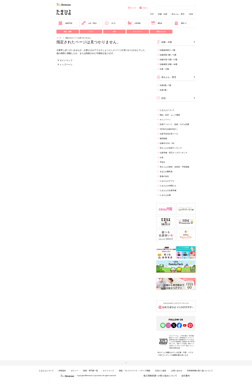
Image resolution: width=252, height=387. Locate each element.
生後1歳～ (164, 90)
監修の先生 (164, 176)
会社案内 (185, 375)
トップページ (66, 64)
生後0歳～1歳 (165, 85)
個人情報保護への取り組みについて (160, 375)
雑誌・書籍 (68, 31)
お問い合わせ (176, 370)
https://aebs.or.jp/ (174, 347)
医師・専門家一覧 (90, 370)
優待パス (184, 23)
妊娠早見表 (68, 23)
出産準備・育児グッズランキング (173, 152)
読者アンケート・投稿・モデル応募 (174, 124)
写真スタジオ (161, 31)
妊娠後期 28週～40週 (168, 64)
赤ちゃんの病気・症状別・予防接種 (174, 167)
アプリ (91, 31)
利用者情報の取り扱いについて (200, 370)
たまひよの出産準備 (168, 190)
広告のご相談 (160, 370)
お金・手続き (92, 23)
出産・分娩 (164, 69)
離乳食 (160, 23)
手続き (162, 162)
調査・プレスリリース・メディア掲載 (134, 370)
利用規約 (62, 370)
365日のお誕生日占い (169, 129)
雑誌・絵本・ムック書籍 (170, 115)
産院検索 (163, 138)
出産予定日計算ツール (169, 133)
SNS (114, 31)
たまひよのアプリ (167, 181)
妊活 (191, 14)
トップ (58, 38)
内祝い (145, 8)
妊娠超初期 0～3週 (167, 50)
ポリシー (74, 370)
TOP (152, 14)
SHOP (133, 8)
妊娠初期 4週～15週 (168, 55)
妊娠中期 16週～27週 (168, 59)
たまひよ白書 (165, 195)
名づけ (113, 23)
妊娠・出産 (162, 14)
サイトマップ (66, 60)
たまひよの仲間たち (168, 185)
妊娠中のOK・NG (167, 143)
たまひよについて (167, 110)
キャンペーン (137, 31)
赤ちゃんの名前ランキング (171, 148)
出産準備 (137, 23)
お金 (161, 157)
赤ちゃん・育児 (178, 14)
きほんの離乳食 (166, 171)
